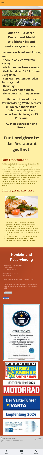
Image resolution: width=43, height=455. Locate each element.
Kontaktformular (28, 279)
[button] (8, 293)
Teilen (7, 298)
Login (40, 438)
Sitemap (14, 438)
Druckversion (7, 438)
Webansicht (38, 440)
